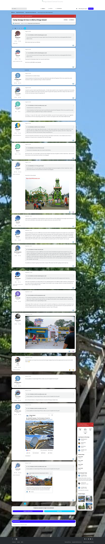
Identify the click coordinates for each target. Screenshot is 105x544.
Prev (15, 28)
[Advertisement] (85, 518)
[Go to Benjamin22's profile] (17, 33)
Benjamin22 (17, 37)
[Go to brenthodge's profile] (17, 293)
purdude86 (18, 129)
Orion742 (18, 222)
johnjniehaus (18, 278)
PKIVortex (18, 55)
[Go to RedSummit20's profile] (13, 23)
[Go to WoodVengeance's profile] (17, 248)
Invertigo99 (17, 108)
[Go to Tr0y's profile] (17, 359)
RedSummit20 (17, 23)
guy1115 (18, 150)
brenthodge (17, 297)
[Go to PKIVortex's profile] (17, 51)
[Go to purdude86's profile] (17, 125)
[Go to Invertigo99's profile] (17, 104)
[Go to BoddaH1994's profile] (79, 443)
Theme (66, 542)
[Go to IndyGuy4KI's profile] (17, 164)
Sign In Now (59, 511)
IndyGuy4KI (17, 168)
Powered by (88, 542)
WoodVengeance (41, 34)
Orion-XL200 (17, 93)
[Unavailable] (50, 316)
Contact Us (14, 542)
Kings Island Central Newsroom (34, 23)
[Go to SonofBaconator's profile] (17, 75)
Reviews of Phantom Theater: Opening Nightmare (23, 16)
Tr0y (18, 363)
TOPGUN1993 (18, 320)
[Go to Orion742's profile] (17, 218)
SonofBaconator (17, 79)
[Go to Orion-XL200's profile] (17, 89)
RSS (22, 542)
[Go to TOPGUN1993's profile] (17, 316)
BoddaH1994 (83, 442)
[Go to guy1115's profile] (17, 146)
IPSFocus (69, 542)
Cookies (18, 542)
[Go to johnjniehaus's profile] (17, 274)
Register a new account (28, 511)
